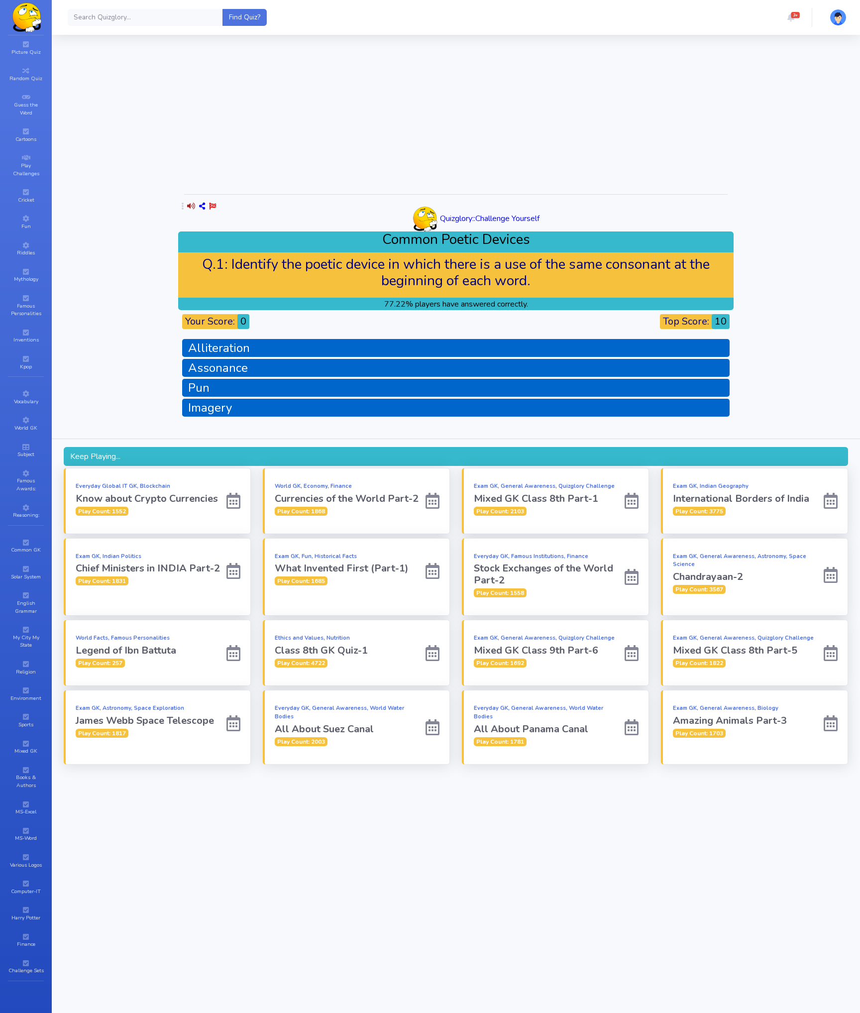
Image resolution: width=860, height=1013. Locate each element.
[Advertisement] (456, 116)
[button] (791, 17)
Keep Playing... (95, 456)
